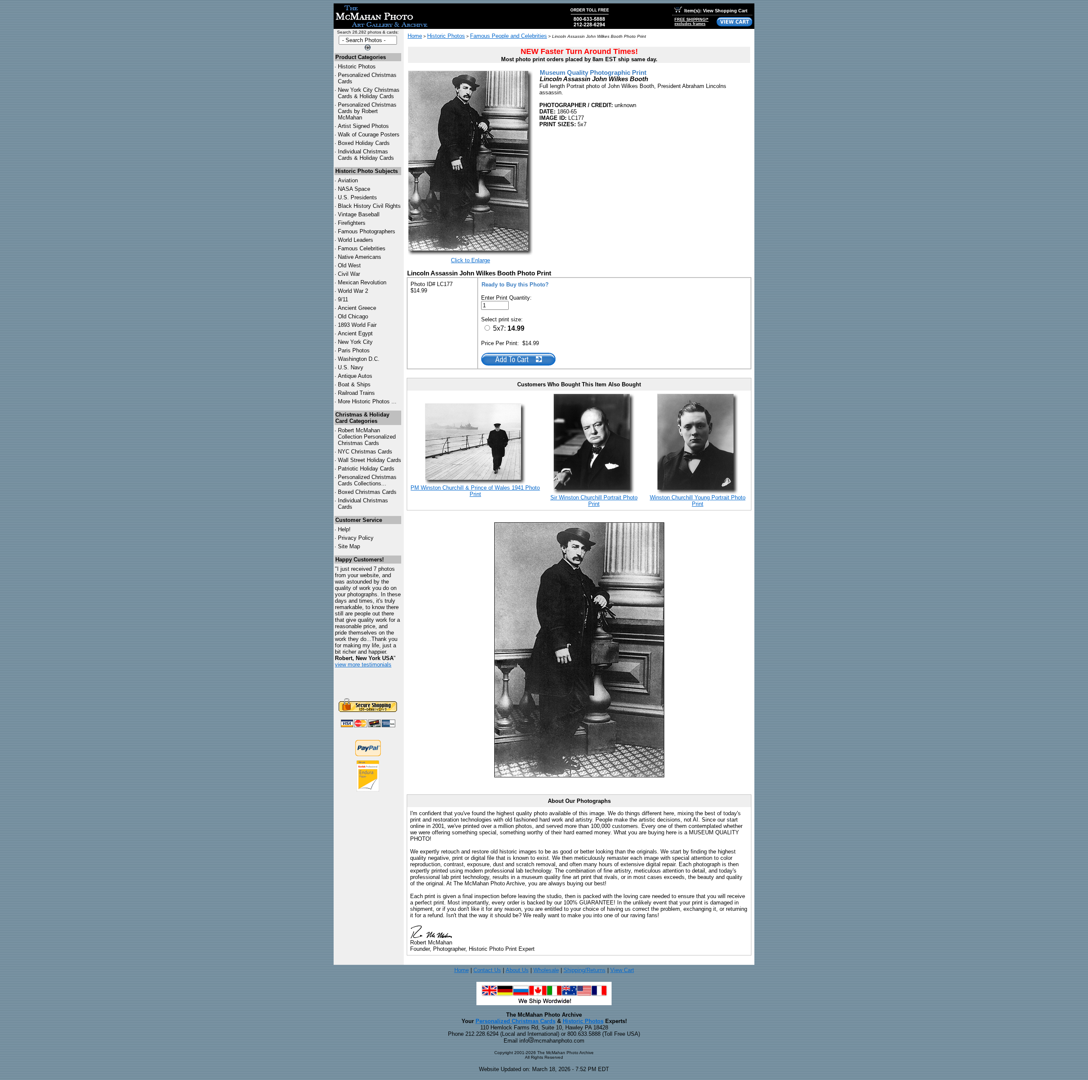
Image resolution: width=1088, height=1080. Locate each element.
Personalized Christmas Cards (515, 1021)
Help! (344, 529)
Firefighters (352, 223)
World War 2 (353, 291)
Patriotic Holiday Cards (366, 468)
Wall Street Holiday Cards (369, 460)
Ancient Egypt (355, 333)
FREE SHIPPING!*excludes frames (691, 21)
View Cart (622, 970)
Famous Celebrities (361, 248)
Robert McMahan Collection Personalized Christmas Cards (367, 436)
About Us (517, 970)
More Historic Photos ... (367, 401)
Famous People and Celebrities (508, 36)
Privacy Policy (356, 538)
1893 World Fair (357, 325)
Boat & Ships (354, 384)
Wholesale (546, 970)
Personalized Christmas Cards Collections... (367, 480)
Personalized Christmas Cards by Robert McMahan (367, 111)
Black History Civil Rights (369, 206)
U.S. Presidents (357, 197)
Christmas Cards (365, 451)
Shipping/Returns (585, 970)
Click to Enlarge (470, 260)
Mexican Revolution (362, 282)
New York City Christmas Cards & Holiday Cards (369, 93)
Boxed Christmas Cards (367, 492)
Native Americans (359, 257)
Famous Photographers (366, 231)
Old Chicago (353, 316)
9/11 (343, 299)
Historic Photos (357, 66)
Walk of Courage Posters (369, 134)
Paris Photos (354, 350)
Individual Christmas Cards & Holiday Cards (366, 154)
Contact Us (487, 970)
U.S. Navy (350, 367)
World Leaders (355, 240)
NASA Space (354, 189)
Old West (349, 265)
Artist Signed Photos (363, 126)
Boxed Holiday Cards (364, 143)
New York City (355, 342)
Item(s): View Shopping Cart (716, 10)
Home (415, 36)
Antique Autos (355, 376)
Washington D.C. (359, 359)
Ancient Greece (357, 308)
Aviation (348, 180)
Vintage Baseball (359, 214)
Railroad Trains (356, 393)
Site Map (349, 546)
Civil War (349, 274)
